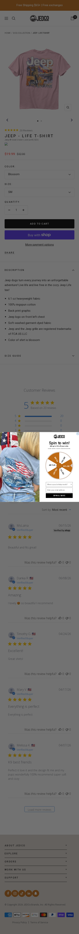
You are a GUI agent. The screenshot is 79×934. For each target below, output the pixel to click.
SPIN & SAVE (59, 496)
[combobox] (58, 484)
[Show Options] (71, 484)
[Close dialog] (78, 433)
